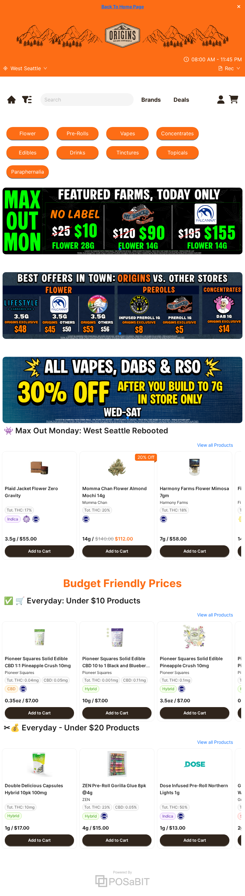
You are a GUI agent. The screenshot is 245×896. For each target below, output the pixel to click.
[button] (39, 467)
